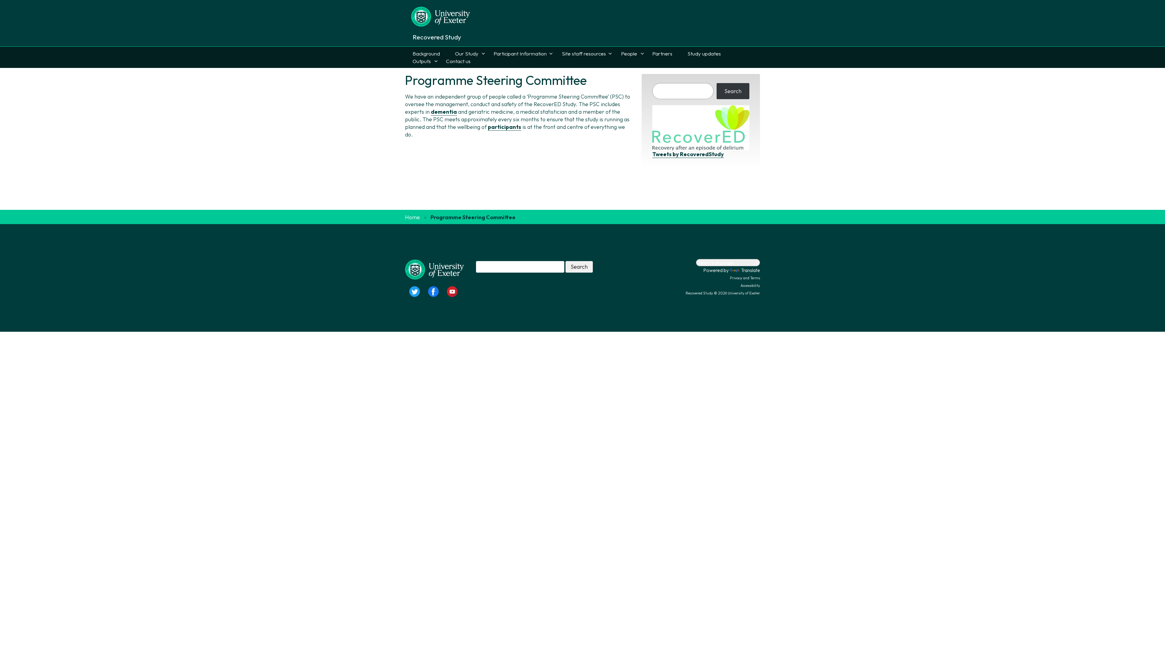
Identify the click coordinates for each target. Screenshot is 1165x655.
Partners (662, 53)
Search (732, 91)
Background (426, 53)
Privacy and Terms (745, 278)
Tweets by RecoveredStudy (688, 154)
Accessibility (750, 285)
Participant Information (520, 53)
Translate (750, 270)
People (629, 53)
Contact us (458, 61)
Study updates (704, 53)
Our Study (466, 53)
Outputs (422, 61)
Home (412, 217)
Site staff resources (584, 53)
